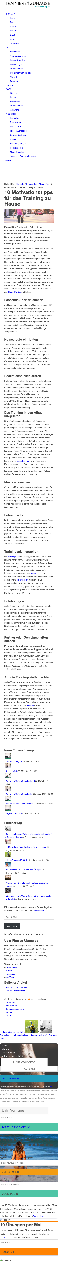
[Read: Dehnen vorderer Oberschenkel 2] (8, 777)
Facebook (10, 973)
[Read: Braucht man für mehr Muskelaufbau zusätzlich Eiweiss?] (8, 879)
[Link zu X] (6, 170)
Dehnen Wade (11, 771)
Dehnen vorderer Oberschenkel (19, 793)
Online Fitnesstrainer (15, 990)
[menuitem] (29, 10)
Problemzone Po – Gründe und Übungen (23, 869)
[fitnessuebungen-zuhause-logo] (27, 7)
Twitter (9, 970)
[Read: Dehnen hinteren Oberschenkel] (8, 800)
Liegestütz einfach (13, 813)
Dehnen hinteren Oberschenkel (19, 803)
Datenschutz (38, 910)
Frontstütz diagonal (14, 761)
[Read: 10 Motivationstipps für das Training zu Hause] (8, 843)
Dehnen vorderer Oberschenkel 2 (20, 780)
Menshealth (36, 573)
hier (51, 1087)
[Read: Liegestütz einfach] (8, 809)
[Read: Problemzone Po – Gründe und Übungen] (8, 866)
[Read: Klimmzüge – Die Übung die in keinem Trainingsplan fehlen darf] (8, 892)
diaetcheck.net (23, 460)
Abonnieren (12, 926)
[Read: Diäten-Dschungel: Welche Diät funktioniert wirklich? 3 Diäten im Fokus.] (8, 830)
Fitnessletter (11, 967)
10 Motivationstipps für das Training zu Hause (25, 846)
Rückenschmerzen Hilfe (16, 987)
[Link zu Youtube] (6, 173)
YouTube (10, 977)
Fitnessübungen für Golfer (17, 860)
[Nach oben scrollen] (1, 1041)
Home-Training (14, 291)
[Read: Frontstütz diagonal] (8, 757)
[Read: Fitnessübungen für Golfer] (8, 856)
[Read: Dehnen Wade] (8, 767)
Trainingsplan (14, 556)
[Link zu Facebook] (6, 166)
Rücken (30, 705)
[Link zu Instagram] (6, 177)
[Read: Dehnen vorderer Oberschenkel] (8, 790)
